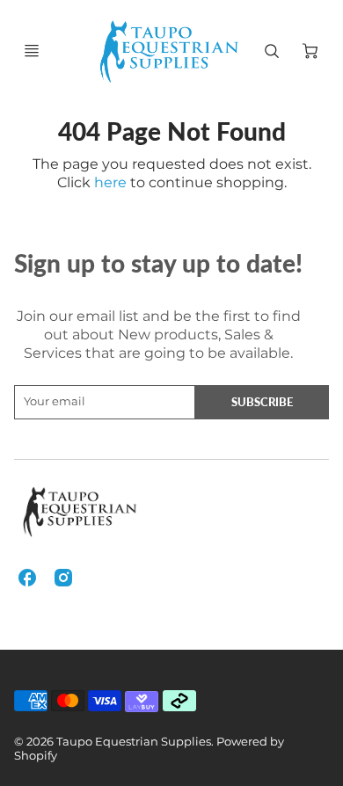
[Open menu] (31, 51)
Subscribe (262, 402)
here (110, 182)
